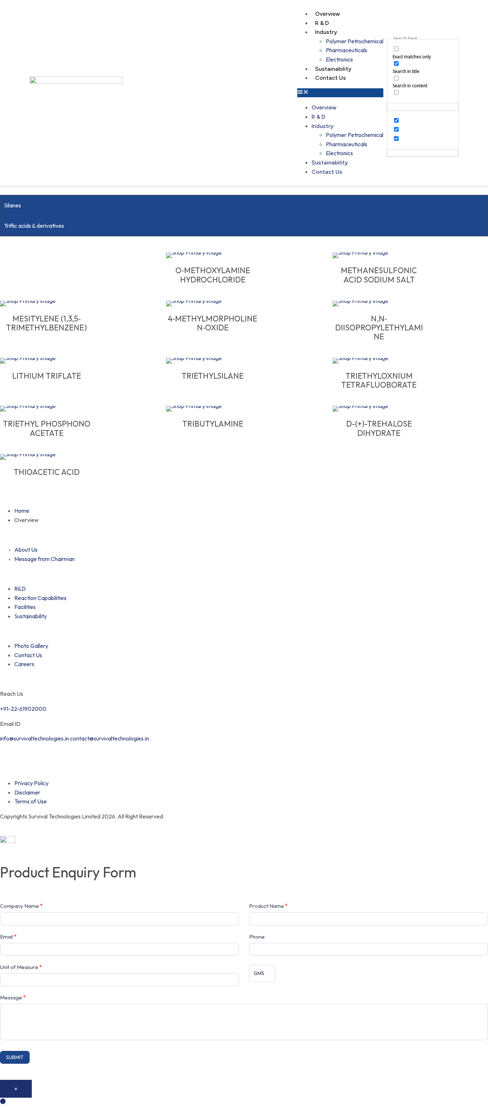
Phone (257, 936)
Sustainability (333, 68)
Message (13, 997)
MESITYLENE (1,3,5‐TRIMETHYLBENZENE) (46, 323)
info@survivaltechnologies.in (34, 738)
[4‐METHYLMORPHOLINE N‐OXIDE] (212, 303)
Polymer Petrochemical (354, 41)
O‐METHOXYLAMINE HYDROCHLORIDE (212, 275)
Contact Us (330, 77)
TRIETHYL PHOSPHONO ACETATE (46, 428)
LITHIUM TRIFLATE (46, 376)
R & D (322, 23)
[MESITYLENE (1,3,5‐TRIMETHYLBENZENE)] (46, 303)
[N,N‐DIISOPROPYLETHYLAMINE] (379, 303)
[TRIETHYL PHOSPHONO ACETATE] (46, 409)
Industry (326, 32)
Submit (15, 1057)
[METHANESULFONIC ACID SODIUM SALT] (379, 255)
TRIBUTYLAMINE (212, 423)
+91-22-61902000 (23, 708)
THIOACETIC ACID (47, 472)
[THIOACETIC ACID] (46, 457)
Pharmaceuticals (346, 50)
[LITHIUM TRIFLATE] (46, 361)
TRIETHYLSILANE (212, 376)
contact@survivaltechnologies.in (109, 738)
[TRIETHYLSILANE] (212, 361)
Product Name (268, 905)
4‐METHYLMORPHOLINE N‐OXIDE (212, 323)
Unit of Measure (21, 967)
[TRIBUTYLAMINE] (212, 409)
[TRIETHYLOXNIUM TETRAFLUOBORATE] (379, 361)
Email (8, 936)
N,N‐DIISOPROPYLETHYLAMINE (379, 327)
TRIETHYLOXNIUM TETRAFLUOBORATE (379, 381)
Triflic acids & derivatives (34, 225)
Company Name (21, 905)
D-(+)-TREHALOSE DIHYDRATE (379, 428)
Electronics (339, 59)
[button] (340, 93)
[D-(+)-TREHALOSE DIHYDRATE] (379, 409)
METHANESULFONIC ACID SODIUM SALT (379, 275)
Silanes (12, 205)
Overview (327, 13)
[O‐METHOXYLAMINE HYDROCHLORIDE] (212, 255)
